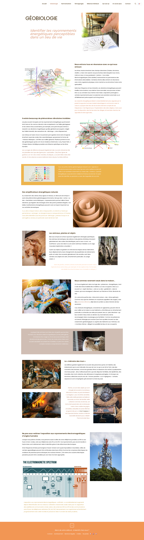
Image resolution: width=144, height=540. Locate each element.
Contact (50, 534)
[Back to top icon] (72, 525)
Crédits (78, 534)
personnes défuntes (83, 302)
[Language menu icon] (139, 3)
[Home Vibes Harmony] (4, 2)
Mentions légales (70, 534)
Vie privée (85, 534)
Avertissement (58, 534)
